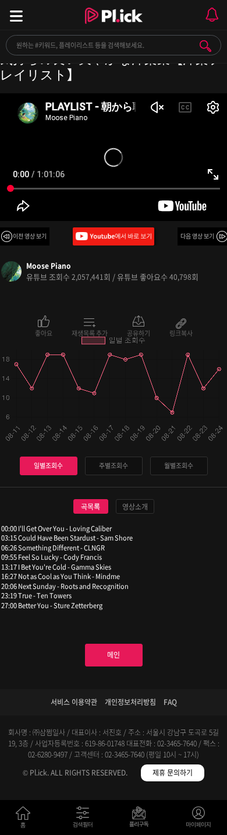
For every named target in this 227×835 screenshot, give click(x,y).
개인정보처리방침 (130, 702)
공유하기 (138, 332)
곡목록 (90, 506)
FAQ (170, 702)
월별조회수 (178, 466)
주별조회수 (113, 466)
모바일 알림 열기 (211, 15)
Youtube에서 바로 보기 (113, 236)
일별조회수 (48, 466)
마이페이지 (198, 819)
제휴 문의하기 (172, 772)
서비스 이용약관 (74, 702)
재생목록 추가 (90, 332)
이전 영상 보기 (30, 235)
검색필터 (85, 819)
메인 (113, 655)
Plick (114, 26)
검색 (205, 46)
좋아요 (43, 332)
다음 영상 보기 (197, 235)
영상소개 (135, 506)
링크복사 (181, 332)
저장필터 (141, 819)
